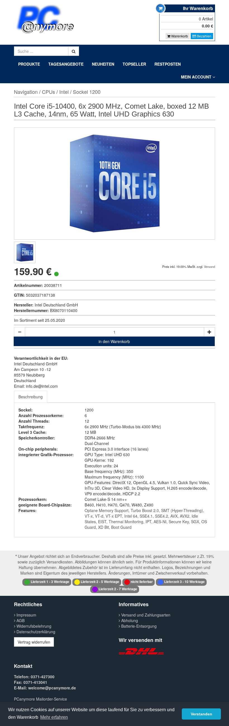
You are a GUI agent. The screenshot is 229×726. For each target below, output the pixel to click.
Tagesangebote (66, 64)
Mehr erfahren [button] (54, 717)
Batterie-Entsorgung (138, 626)
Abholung (129, 620)
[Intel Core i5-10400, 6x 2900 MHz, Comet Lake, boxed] (24, 252)
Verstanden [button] (201, 714)
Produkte (29, 64)
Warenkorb (179, 36)
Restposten (167, 64)
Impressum (25, 615)
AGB (20, 620)
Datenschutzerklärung (35, 631)
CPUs (48, 91)
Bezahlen (203, 36)
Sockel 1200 (87, 91)
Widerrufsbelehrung (33, 626)
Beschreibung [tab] (30, 396)
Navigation (26, 91)
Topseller (134, 64)
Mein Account (197, 77)
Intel (64, 91)
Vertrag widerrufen (34, 642)
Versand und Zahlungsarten (145, 615)
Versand (209, 266)
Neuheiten (103, 64)
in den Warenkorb (114, 341)
